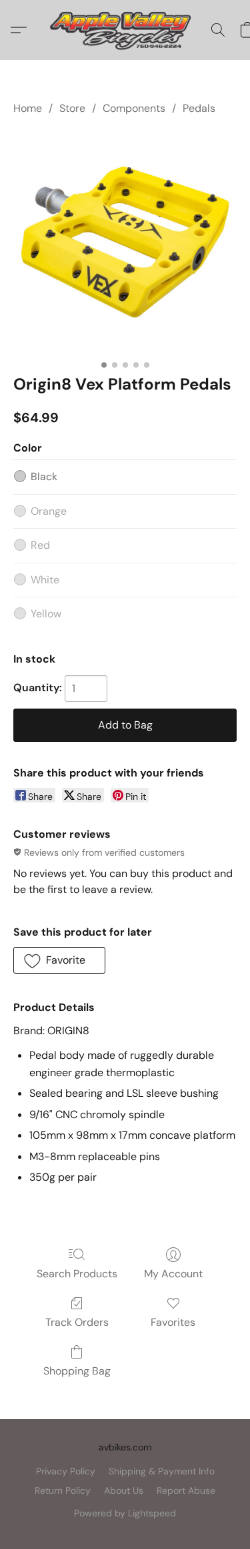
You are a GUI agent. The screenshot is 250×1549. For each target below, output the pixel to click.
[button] (125, 30)
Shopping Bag (77, 1371)
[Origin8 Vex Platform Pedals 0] (125, 242)
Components (134, 108)
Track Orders (77, 1322)
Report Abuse (186, 1490)
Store (72, 108)
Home (27, 108)
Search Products (77, 1274)
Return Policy (63, 1490)
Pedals (199, 108)
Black (44, 476)
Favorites (173, 1322)
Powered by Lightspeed (125, 1513)
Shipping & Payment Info (162, 1471)
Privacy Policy (65, 1471)
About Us (123, 1490)
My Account (173, 1274)
